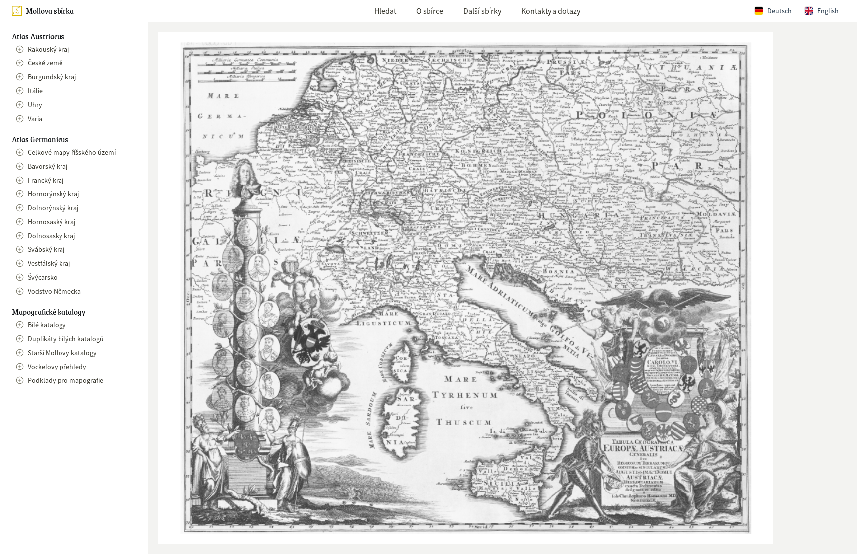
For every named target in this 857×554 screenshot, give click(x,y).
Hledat (385, 11)
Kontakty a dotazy (550, 11)
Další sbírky (482, 11)
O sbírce (429, 11)
